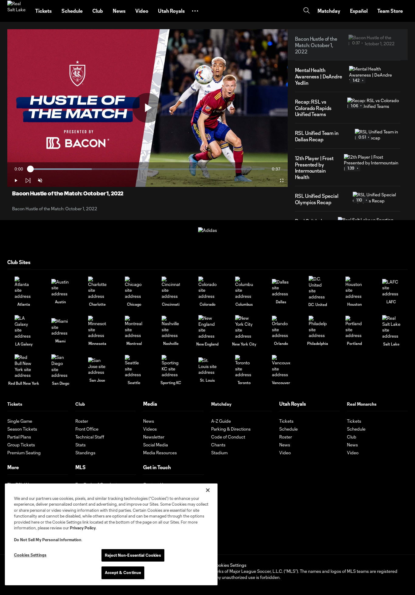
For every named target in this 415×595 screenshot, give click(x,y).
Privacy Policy (83, 527)
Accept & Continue (123, 572)
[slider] (147, 169)
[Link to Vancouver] (281, 366)
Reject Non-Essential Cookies (133, 555)
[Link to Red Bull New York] (24, 366)
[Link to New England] (207, 327)
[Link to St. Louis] (207, 366)
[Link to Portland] (354, 327)
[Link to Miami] (60, 327)
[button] (195, 11)
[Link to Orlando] (281, 327)
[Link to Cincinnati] (171, 288)
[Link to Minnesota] (97, 327)
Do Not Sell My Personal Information (47, 539)
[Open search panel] (306, 11)
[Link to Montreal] (134, 327)
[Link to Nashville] (171, 327)
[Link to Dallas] (281, 288)
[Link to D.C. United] (318, 288)
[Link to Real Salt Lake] (391, 327)
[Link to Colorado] (207, 288)
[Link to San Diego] (60, 366)
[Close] (207, 490)
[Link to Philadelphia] (318, 327)
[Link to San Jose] (97, 366)
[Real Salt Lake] (17, 11)
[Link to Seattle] (134, 366)
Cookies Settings (229, 565)
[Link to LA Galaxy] (24, 327)
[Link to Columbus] (244, 288)
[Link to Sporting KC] (171, 366)
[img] (28, 180)
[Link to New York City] (244, 327)
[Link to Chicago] (134, 288)
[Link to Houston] (354, 288)
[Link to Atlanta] (24, 288)
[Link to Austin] (60, 288)
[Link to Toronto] (244, 366)
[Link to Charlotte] (97, 288)
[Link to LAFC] (391, 288)
